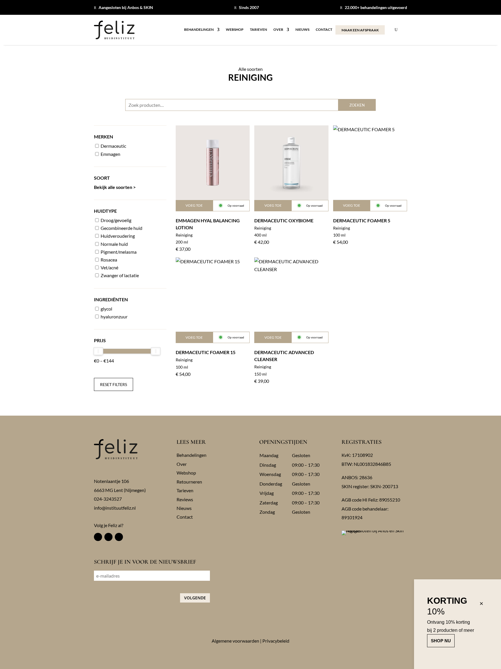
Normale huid (114, 244)
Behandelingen (199, 30)
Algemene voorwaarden (235, 640)
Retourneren (189, 481)
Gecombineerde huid (121, 228)
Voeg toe (194, 205)
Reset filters (113, 384)
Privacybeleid (275, 640)
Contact (324, 30)
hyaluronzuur (114, 316)
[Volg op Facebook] (98, 537)
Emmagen (110, 154)
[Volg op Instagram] (108, 537)
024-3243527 (108, 499)
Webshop (235, 30)
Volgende (195, 598)
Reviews (185, 499)
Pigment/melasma (118, 252)
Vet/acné (109, 267)
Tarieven (258, 30)
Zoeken (357, 105)
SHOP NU (441, 640)
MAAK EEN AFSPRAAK (360, 30)
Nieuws (302, 30)
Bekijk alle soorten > (115, 187)
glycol (106, 308)
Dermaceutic (113, 146)
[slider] (98, 351)
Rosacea (108, 259)
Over (278, 30)
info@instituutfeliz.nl (115, 508)
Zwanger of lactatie (119, 275)
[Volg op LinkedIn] (119, 537)
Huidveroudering (117, 236)
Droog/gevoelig (115, 220)
